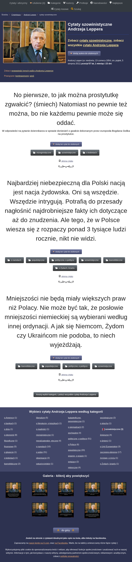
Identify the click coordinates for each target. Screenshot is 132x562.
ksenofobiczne (10, 464)
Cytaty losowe (60, 9)
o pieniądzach (74, 427)
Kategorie (55, 3)
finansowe (9, 446)
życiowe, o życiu (107, 458)
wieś (32, 76)
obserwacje (41, 458)
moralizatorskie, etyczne (47, 441)
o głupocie (9, 452)
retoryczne (73, 467)
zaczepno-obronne (108, 452)
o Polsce (72, 444)
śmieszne (104, 435)
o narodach (41, 446)
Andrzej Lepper (30, 15)
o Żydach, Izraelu (108, 464)
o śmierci (104, 441)
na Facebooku (61, 543)
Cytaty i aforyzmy (18, 3)
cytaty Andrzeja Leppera (100, 45)
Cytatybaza (16, 15)
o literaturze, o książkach (47, 423)
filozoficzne (9, 441)
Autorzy (69, 3)
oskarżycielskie (43, 464)
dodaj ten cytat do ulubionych (66, 144)
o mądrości (41, 429)
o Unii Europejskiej (108, 446)
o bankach (9, 423)
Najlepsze (117, 3)
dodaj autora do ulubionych (84, 53)
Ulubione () (37, 3)
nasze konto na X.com (39, 543)
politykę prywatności (69, 556)
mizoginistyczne (43, 435)
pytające (72, 462)
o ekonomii (9, 435)
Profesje (83, 3)
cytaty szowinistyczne (95, 40)
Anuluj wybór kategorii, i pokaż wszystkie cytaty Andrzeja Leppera (66, 394)
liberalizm (40, 418)
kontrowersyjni (22, 76)
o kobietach (9, 458)
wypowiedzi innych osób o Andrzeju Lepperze (32, 71)
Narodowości (100, 3)
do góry (65, 530)
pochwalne (73, 433)
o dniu (7, 429)
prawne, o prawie (76, 456)
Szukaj (77, 9)
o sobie (39, 452)
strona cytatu (67, 161)
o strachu (104, 423)
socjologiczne (106, 418)
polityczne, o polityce (77, 439)
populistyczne (74, 450)
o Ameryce (9, 418)
